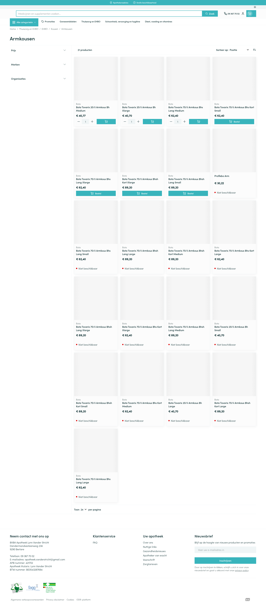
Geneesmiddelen (29, 105)
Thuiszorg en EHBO (29, 88)
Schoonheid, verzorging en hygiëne (29, 39)
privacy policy (241, 570)
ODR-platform (84, 599)
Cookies (70, 599)
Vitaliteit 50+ (29, 71)
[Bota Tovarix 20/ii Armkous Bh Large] (188, 374)
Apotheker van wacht (155, 555)
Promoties (18, 29)
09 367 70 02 (27, 556)
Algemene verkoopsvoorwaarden (27, 599)
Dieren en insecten (29, 97)
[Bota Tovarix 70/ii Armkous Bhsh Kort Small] (96, 374)
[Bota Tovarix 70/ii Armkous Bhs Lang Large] (96, 450)
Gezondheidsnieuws (154, 551)
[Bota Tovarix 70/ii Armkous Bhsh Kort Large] (234, 374)
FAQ (95, 542)
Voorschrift (149, 559)
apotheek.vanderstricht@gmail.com (45, 559)
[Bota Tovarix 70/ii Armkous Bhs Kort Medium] (142, 374)
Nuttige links (150, 546)
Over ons (148, 542)
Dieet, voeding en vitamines (29, 50)
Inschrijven (225, 560)
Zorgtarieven (150, 564)
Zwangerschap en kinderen (29, 61)
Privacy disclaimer (55, 599)
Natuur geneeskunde (29, 79)
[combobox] (109, 13)
